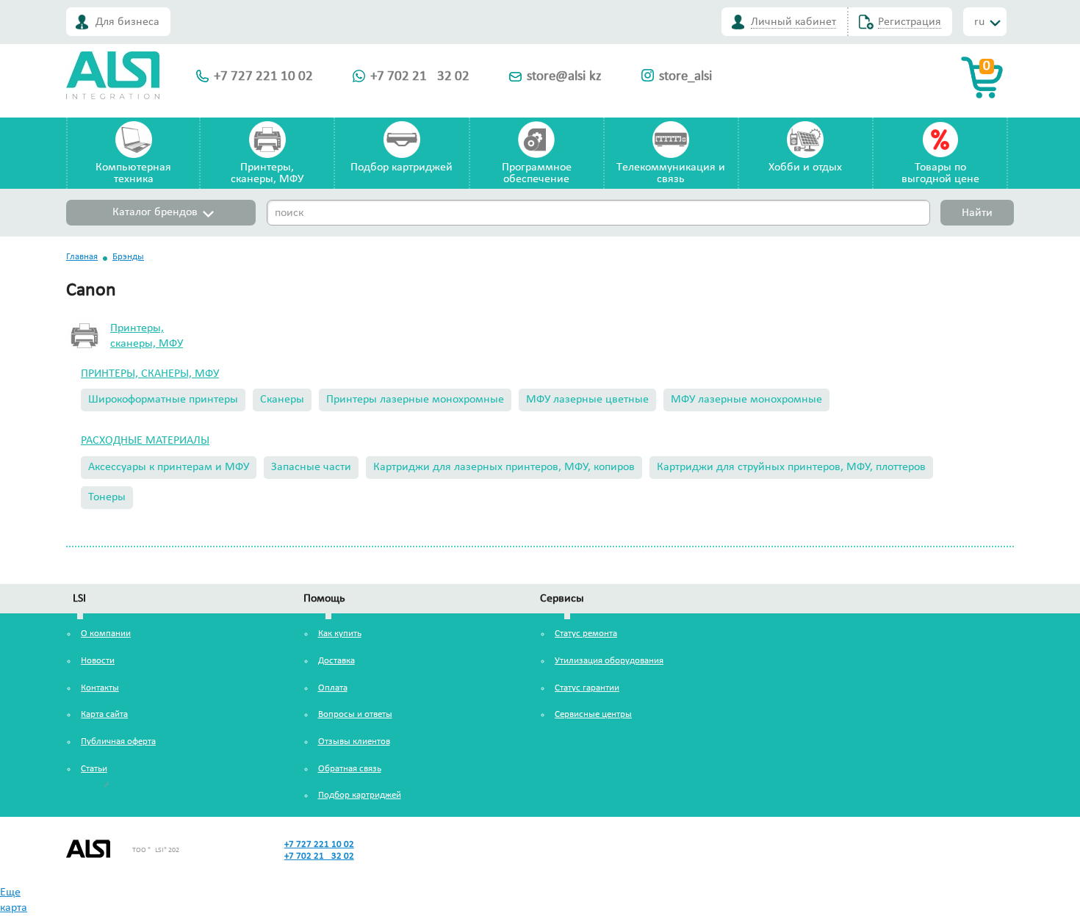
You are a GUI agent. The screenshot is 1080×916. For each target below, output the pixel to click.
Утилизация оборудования (609, 661)
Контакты (100, 688)
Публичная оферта (118, 741)
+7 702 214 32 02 (419, 77)
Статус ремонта (586, 633)
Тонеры (107, 497)
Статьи (94, 768)
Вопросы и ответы (355, 714)
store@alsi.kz (564, 77)
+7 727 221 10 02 (263, 77)
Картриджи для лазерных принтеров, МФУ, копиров (504, 467)
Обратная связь (349, 768)
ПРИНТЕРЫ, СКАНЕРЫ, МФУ (150, 374)
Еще (10, 892)
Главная (82, 257)
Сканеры (282, 399)
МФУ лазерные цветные (587, 399)
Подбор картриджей (401, 167)
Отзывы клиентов (354, 741)
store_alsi (685, 77)
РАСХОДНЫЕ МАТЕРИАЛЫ (145, 441)
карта (13, 908)
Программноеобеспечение (537, 173)
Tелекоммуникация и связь (670, 173)
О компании (106, 633)
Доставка (336, 661)
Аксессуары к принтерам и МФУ (168, 467)
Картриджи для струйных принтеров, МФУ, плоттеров (791, 467)
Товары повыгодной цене (940, 173)
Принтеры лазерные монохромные (415, 399)
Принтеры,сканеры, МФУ (267, 173)
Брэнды (128, 257)
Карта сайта (104, 714)
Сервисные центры (593, 714)
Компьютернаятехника (133, 173)
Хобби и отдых (805, 167)
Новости (98, 661)
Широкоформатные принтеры (163, 399)
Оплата (333, 688)
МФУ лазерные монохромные (746, 399)
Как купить (339, 633)
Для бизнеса (127, 22)
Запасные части (311, 467)
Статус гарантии (587, 688)
